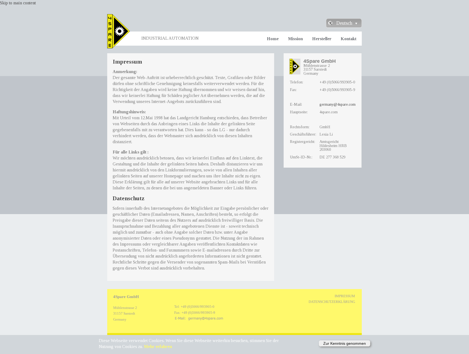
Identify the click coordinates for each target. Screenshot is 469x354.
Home (273, 38)
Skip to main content (18, 3)
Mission (295, 38)
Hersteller (321, 38)
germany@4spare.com (337, 104)
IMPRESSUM (345, 296)
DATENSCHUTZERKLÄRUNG (332, 302)
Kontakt (348, 38)
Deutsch (344, 23)
